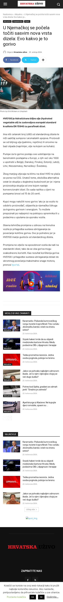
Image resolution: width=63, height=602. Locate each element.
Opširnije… (52, 596)
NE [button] (41, 597)
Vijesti (27, 21)
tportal (15, 264)
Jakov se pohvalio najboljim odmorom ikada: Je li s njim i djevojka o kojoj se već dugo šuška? (41, 374)
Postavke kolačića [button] (16, 596)
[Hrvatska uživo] (5, 52)
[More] (43, 60)
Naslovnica (8, 14)
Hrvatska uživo (20, 52)
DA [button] (32, 597)
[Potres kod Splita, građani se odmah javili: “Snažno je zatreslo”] (11, 391)
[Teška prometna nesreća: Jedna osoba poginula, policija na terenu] (11, 360)
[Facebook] (28, 580)
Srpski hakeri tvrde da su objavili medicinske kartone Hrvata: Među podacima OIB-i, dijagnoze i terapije (39, 342)
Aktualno (18, 14)
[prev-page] (5, 418)
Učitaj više (30, 509)
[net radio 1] (31, 281)
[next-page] (10, 418)
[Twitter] (35, 580)
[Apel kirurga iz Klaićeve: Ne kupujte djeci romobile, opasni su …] (11, 407)
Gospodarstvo (17, 21)
